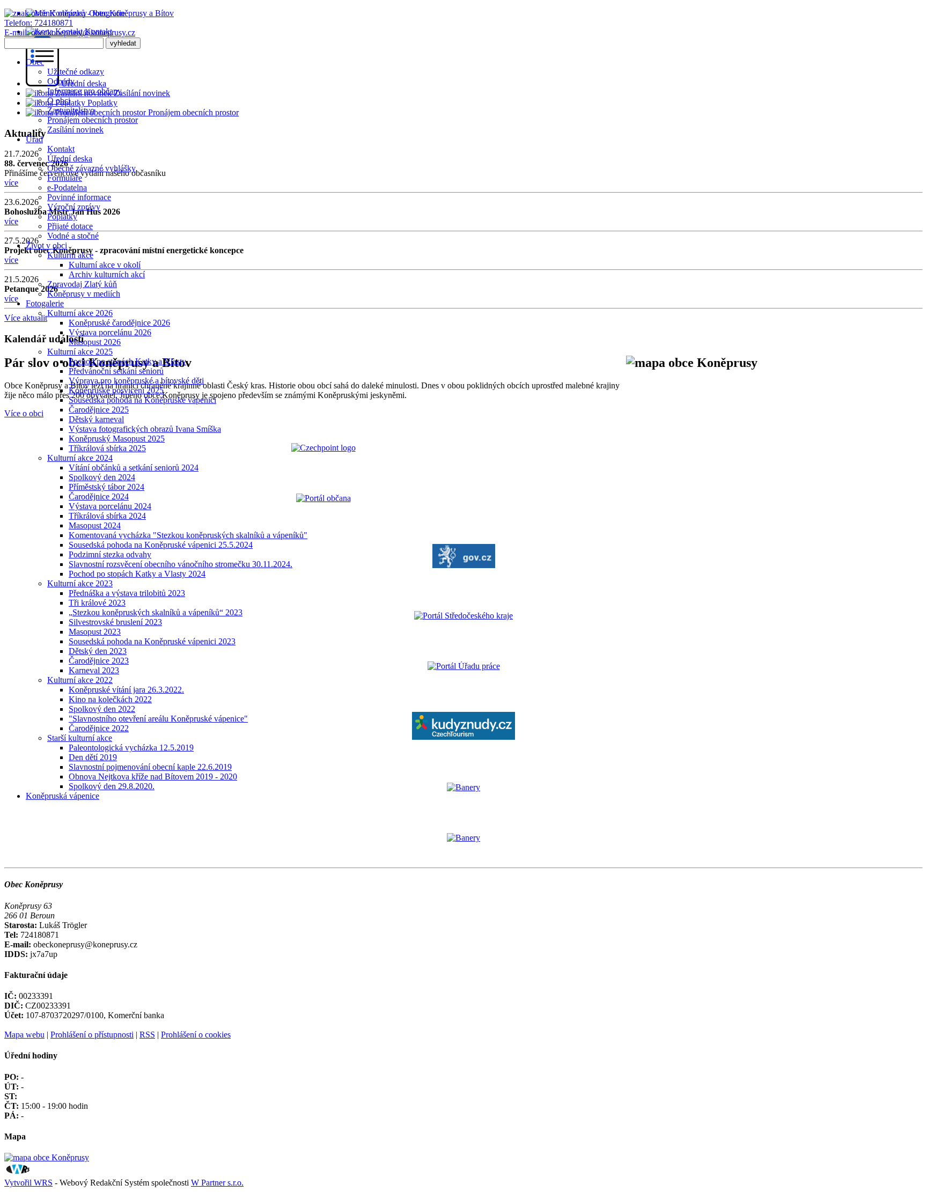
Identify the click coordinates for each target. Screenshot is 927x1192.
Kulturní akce (70, 255)
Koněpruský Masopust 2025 (117, 438)
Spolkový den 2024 (102, 477)
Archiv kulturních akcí (107, 274)
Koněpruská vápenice (62, 795)
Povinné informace (79, 197)
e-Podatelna (67, 187)
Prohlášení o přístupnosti (92, 1034)
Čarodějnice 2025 (99, 409)
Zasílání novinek (75, 129)
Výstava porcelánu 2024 (110, 506)
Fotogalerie (45, 303)
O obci (58, 100)
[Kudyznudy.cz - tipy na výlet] (463, 736)
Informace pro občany (84, 90)
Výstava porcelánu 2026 (110, 332)
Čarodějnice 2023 (99, 660)
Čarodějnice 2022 (99, 728)
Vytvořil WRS (28, 1182)
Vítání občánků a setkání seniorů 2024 (133, 467)
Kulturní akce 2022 (80, 680)
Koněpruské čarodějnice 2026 (119, 322)
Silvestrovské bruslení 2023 (115, 622)
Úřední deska (69, 158)
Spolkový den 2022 (102, 708)
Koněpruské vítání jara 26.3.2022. (126, 689)
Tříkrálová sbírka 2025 (107, 448)
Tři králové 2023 (97, 602)
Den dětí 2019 (93, 757)
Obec (35, 62)
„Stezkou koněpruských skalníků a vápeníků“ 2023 (155, 612)
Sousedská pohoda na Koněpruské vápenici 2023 (152, 641)
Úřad (34, 139)
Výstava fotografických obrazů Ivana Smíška (145, 428)
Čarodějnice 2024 (99, 496)
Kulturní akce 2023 (80, 583)
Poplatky (62, 216)
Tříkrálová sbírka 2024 (107, 515)
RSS (147, 1034)
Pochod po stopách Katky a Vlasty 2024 (137, 573)
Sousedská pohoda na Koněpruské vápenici (142, 399)
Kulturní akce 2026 (80, 313)
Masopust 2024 (95, 525)
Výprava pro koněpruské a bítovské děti (136, 380)
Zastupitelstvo (70, 110)
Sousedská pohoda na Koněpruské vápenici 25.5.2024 (161, 544)
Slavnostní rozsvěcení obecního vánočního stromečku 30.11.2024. (180, 564)
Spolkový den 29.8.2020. (111, 786)
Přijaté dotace (70, 226)
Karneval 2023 (94, 670)
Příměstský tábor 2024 (106, 486)
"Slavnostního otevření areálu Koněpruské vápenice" (158, 718)
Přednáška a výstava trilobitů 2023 (127, 593)
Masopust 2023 (95, 631)
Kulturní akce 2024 (80, 457)
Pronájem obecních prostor (92, 119)
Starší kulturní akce (79, 737)
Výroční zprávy (73, 206)
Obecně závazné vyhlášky (91, 168)
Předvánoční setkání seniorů (116, 371)
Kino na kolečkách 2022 (110, 699)
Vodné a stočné (73, 235)
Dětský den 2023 (98, 651)
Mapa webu (24, 1034)
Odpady (61, 81)
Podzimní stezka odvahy (110, 554)
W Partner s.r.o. (217, 1182)
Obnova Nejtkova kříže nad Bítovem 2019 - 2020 (153, 776)
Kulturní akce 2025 (80, 351)
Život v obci (46, 245)
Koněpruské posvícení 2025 (116, 390)
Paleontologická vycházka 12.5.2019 (131, 747)
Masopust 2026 (95, 342)
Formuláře (64, 177)
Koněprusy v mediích (83, 293)
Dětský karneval (96, 419)
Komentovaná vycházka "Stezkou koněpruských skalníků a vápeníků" (188, 535)
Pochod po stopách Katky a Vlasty (127, 361)
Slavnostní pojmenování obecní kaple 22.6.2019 (150, 766)
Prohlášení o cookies (196, 1034)
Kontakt (61, 148)
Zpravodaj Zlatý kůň (82, 284)
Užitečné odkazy (75, 71)
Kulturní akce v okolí (105, 264)
